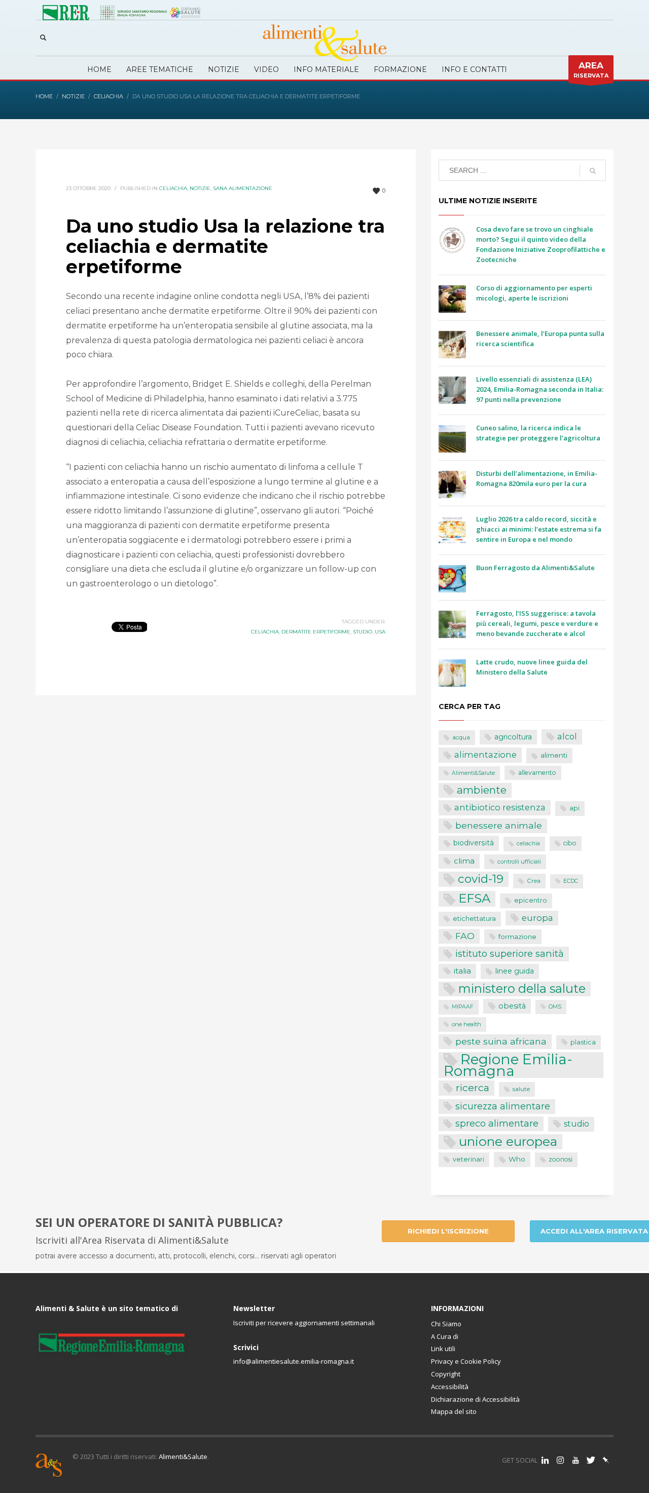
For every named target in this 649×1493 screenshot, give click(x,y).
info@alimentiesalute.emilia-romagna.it (293, 1361)
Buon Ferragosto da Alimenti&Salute (535, 567)
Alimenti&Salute (473, 773)
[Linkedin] (545, 1460)
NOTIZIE (200, 188)
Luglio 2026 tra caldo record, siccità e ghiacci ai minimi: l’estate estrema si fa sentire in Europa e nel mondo (538, 529)
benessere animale (498, 825)
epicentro (530, 900)
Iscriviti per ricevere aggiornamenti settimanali (304, 1322)
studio (362, 631)
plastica (583, 1042)
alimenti (553, 755)
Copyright (445, 1373)
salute (521, 1089)
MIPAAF (463, 1006)
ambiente (482, 789)
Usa (380, 631)
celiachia (265, 631)
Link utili (443, 1348)
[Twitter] (590, 1460)
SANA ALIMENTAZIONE (242, 188)
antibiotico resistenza (500, 807)
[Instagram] (560, 1460)
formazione (517, 936)
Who (517, 1159)
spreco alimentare (496, 1123)
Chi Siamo (446, 1323)
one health (466, 1024)
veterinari (468, 1159)
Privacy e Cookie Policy (466, 1361)
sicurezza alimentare (502, 1106)
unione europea (508, 1141)
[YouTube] (575, 1460)
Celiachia (173, 188)
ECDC (570, 881)
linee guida (514, 971)
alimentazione (485, 755)
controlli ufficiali (519, 861)
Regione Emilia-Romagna (508, 1065)
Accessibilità (449, 1386)
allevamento (537, 772)
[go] (593, 170)
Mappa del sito (454, 1411)
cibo (569, 843)
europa (537, 918)
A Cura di (444, 1336)
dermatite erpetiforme (315, 631)
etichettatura (474, 918)
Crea (533, 880)
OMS (555, 1006)
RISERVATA (590, 69)
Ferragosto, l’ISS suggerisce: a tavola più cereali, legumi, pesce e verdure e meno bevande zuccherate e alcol (537, 623)
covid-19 (480, 879)
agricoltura (513, 736)
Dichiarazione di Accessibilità (475, 1399)
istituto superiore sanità (509, 953)
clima (464, 861)
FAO (465, 935)
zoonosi (560, 1159)
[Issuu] (606, 1460)
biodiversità (473, 842)
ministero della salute (522, 989)
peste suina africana (501, 1041)
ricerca (472, 1087)
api (574, 808)
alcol (567, 736)
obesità (512, 1006)
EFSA (474, 898)
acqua (461, 737)
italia (462, 971)
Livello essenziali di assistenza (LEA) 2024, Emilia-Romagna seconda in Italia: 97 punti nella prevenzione (539, 389)
